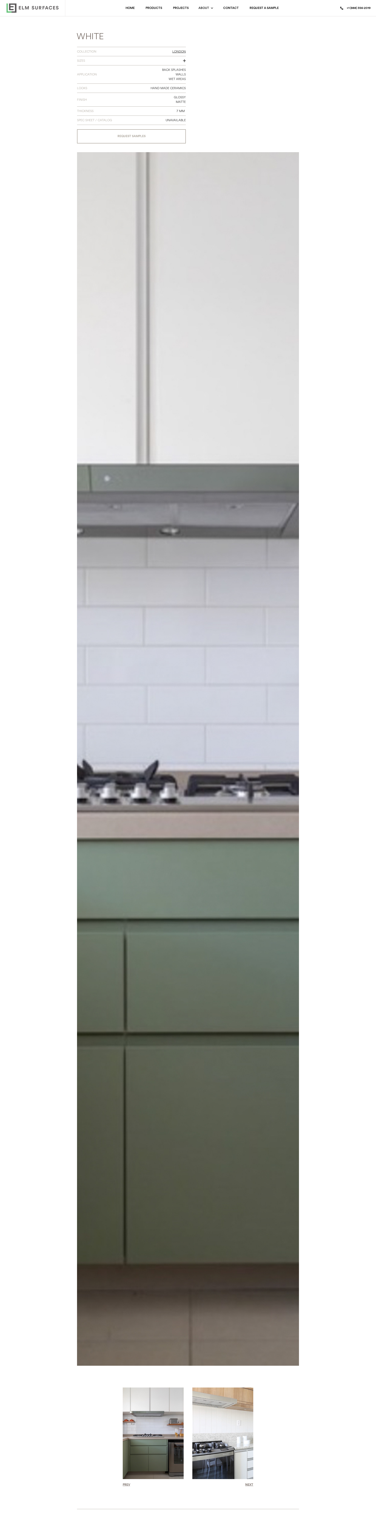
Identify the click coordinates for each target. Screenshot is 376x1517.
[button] (206, 8)
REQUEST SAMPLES (132, 136)
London (179, 51)
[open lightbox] (244, 87)
